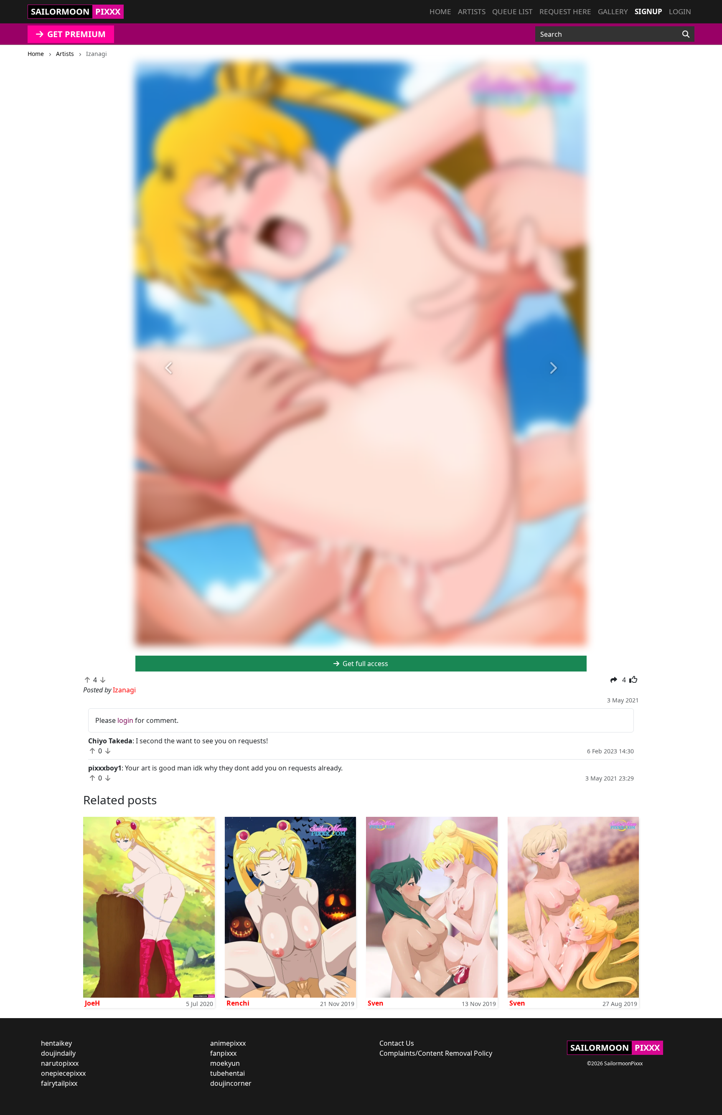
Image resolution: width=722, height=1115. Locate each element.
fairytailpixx (59, 1083)
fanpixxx (223, 1053)
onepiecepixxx (63, 1073)
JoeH (92, 1003)
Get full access (364, 663)
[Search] (685, 34)
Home (440, 11)
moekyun (225, 1063)
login (125, 720)
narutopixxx (60, 1063)
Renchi (237, 1003)
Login (680, 11)
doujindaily (58, 1053)
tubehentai (227, 1073)
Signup (648, 11)
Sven (376, 1003)
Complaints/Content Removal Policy (435, 1053)
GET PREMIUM (75, 34)
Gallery (613, 11)
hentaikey (56, 1043)
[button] (169, 368)
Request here (565, 11)
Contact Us (396, 1043)
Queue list (512, 11)
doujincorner (231, 1083)
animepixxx (228, 1043)
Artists (472, 11)
